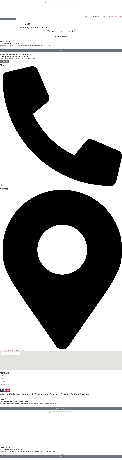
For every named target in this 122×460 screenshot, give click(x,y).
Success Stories (112, 16)
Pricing (104, 16)
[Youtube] (8, 390)
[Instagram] (1, 390)
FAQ (120, 16)
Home (2, 375)
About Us (87, 16)
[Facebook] (4, 390)
